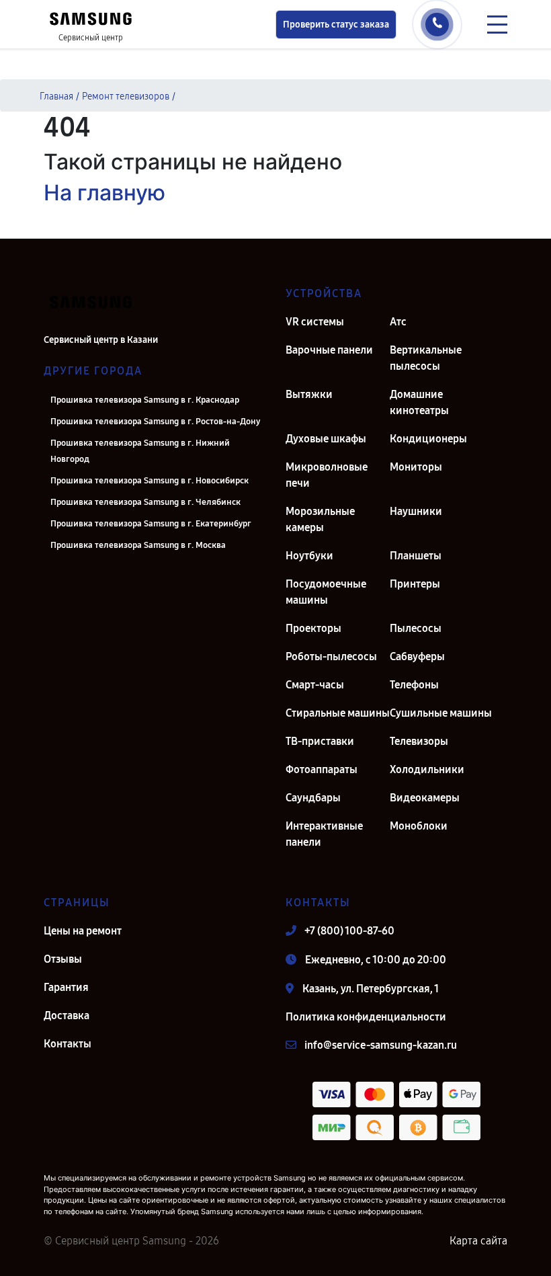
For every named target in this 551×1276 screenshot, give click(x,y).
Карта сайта (478, 1240)
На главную (104, 193)
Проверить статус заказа (336, 24)
